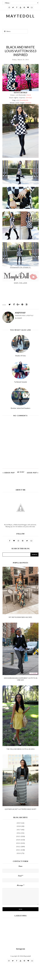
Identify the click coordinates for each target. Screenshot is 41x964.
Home (21, 472)
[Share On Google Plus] (18, 304)
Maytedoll (27, 956)
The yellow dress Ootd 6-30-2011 (20, 749)
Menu (8, 31)
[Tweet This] (10, 304)
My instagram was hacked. (20, 617)
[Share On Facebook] (14, 304)
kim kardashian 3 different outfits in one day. (20, 679)
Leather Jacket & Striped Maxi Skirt (20, 809)
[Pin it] (22, 304)
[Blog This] (26, 304)
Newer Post (9, 473)
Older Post (32, 473)
